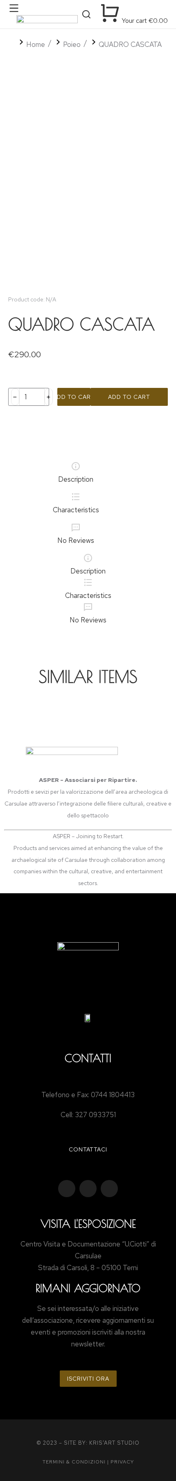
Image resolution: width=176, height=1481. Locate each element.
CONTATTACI (88, 1149)
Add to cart (73, 397)
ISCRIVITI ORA (88, 1378)
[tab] (75, 473)
